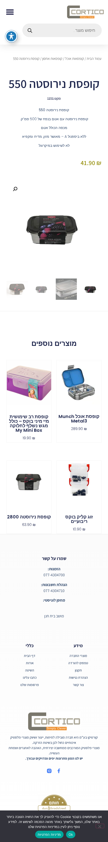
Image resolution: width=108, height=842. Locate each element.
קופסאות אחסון (52, 58)
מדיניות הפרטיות (49, 834)
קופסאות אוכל (74, 58)
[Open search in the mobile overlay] (62, 30)
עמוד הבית (94, 58)
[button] (10, 12)
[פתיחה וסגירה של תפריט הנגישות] (11, 36)
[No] (100, 826)
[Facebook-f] (59, 771)
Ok (71, 834)
